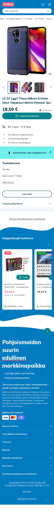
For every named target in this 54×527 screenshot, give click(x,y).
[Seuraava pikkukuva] (50, 87)
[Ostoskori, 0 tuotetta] (43, 4)
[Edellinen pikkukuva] (3, 87)
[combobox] (27, 10)
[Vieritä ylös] (47, 331)
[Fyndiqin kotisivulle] (8, 4)
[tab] (14, 87)
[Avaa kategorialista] (49, 4)
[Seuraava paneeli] (48, 244)
